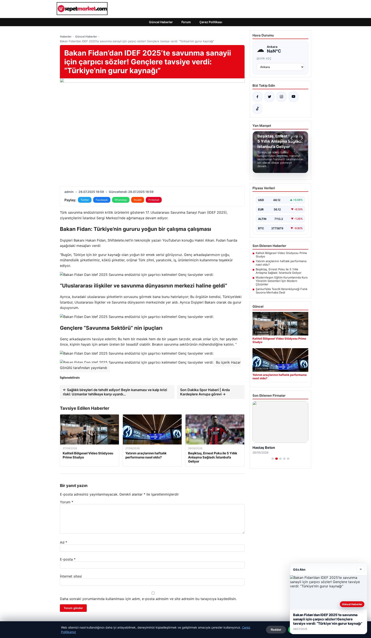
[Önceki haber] (292, 138)
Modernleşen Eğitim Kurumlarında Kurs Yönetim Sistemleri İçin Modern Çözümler (282, 281)
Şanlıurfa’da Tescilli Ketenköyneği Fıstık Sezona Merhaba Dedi (281, 290)
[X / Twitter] (269, 97)
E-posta (68, 559)
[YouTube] (293, 97)
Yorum (66, 502)
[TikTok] (257, 109)
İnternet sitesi (71, 576)
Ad (63, 542)
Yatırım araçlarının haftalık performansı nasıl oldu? (281, 262)
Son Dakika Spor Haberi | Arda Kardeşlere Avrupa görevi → (205, 392)
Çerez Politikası (210, 22)
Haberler (65, 36)
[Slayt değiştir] (272, 459)
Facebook (102, 199)
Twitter (85, 199)
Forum (186, 22)
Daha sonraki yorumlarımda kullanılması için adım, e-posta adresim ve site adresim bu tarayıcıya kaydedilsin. (148, 599)
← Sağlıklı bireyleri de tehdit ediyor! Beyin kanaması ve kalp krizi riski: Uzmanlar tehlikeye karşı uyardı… (115, 392)
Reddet (276, 629)
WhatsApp (121, 199)
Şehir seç (264, 58)
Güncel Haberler (161, 22)
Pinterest (153, 199)
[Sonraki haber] (301, 138)
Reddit (137, 199)
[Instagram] (281, 97)
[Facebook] (257, 97)
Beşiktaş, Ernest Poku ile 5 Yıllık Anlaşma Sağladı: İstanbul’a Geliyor (278, 271)
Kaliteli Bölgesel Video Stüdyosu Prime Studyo (281, 254)
